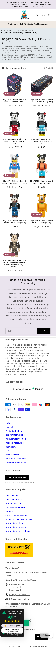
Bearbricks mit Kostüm (15, 527)
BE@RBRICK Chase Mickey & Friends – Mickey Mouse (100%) (14, 141)
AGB (7, 451)
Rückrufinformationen (15, 435)
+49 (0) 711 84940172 (19, 594)
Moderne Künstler (13, 503)
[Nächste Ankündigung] (51, 24)
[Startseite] (2, 30)
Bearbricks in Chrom (14, 523)
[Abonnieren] (43, 331)
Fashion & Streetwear (15, 507)
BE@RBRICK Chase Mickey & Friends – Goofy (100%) (41, 182)
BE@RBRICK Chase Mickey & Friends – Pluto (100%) (41, 222)
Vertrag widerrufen (17, 477)
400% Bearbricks (13, 495)
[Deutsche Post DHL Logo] (28, 550)
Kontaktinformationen (15, 463)
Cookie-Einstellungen (15, 443)
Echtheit (9, 427)
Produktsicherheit (13, 431)
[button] (5, 15)
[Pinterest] (30, 621)
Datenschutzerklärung (15, 439)
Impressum (10, 447)
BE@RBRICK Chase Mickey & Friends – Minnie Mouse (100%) (41, 141)
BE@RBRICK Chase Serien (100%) (20, 30)
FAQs (7, 423)
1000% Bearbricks (13, 499)
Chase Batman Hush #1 (16, 515)
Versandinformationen (15, 459)
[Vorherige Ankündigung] (5, 24)
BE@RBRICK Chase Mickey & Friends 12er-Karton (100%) (41, 101)
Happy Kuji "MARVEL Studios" (18, 519)
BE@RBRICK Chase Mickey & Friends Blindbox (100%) (14, 101)
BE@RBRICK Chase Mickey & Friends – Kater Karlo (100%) (14, 222)
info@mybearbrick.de (19, 599)
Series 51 (9, 511)
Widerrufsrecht (12, 455)
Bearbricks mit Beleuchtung (18, 531)
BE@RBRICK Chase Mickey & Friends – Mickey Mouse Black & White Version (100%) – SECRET (14, 263)
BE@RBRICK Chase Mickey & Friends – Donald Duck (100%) (14, 182)
